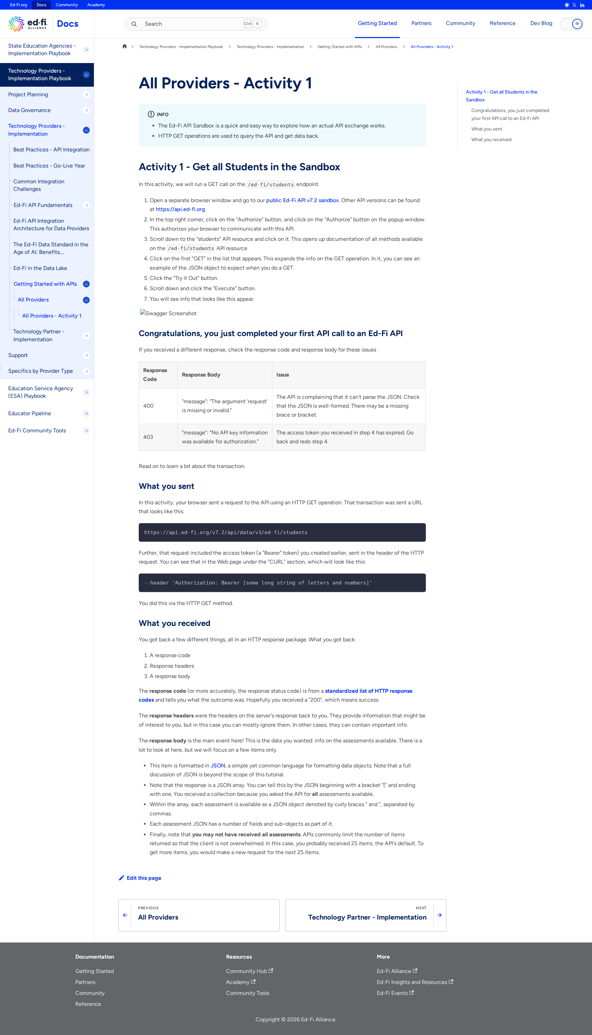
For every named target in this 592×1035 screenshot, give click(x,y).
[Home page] (124, 47)
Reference (503, 23)
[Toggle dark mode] (572, 23)
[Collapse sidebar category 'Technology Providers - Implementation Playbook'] (86, 74)
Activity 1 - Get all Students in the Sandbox (502, 96)
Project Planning (28, 94)
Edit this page (144, 878)
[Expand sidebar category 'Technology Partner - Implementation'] (86, 335)
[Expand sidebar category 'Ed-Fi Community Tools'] (86, 430)
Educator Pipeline (29, 413)
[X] (574, 5)
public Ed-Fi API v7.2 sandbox (302, 200)
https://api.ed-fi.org (180, 209)
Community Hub (246, 971)
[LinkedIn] (582, 5)
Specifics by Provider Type (40, 371)
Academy (96, 4)
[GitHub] (566, 5)
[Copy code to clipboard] (417, 531)
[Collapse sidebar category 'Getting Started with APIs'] (86, 284)
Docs (67, 23)
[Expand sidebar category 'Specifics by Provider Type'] (86, 371)
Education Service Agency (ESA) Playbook (40, 392)
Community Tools (247, 993)
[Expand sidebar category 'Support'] (86, 355)
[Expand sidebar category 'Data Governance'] (86, 110)
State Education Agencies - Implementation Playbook (42, 49)
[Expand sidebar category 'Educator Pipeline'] (86, 413)
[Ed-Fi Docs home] (26, 24)
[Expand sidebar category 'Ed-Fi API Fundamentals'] (86, 205)
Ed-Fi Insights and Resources (412, 982)
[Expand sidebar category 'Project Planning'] (86, 94)
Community (67, 4)
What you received (491, 140)
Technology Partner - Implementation (38, 335)
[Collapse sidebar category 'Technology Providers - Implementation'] (86, 130)
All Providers (33, 299)
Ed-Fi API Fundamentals (43, 205)
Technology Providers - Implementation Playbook (39, 74)
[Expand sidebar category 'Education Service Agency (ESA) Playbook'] (86, 392)
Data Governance (29, 110)
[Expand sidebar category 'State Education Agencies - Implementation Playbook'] (86, 49)
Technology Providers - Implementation (36, 130)
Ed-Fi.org (18, 4)
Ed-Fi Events (392, 993)
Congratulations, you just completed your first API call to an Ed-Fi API (510, 114)
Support (18, 355)
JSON (218, 765)
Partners (421, 23)
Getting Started (377, 23)
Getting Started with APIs (45, 284)
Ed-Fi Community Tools (37, 430)
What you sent (486, 129)
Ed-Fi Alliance (394, 971)
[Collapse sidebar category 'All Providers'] (86, 300)
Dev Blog (541, 23)
